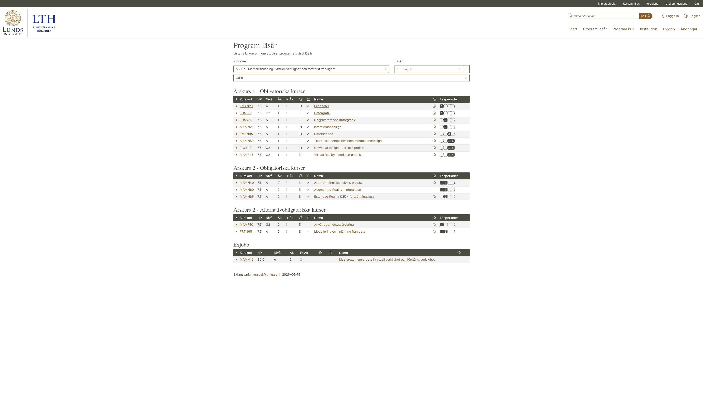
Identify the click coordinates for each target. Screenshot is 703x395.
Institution (648, 29)
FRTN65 (246, 231)
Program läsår (595, 29)
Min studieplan (607, 3)
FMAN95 (246, 134)
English (694, 16)
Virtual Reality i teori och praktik (337, 155)
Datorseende (323, 134)
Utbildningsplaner (677, 3)
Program (239, 61)
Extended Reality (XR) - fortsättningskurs (344, 196)
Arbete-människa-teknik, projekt (338, 183)
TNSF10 (246, 148)
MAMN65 (247, 196)
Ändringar (689, 29)
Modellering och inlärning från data (339, 231)
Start (573, 29)
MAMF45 (246, 155)
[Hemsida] (434, 106)
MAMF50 (246, 224)
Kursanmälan (631, 3)
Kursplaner (653, 3)
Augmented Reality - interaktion (337, 189)
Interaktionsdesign (327, 127)
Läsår (399, 61)
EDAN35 (246, 120)
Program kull (623, 29)
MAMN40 (247, 183)
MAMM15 (247, 259)
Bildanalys (321, 106)
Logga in (672, 16)
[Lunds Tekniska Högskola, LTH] (29, 23)
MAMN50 (247, 141)
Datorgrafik (322, 113)
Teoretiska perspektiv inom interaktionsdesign (348, 141)
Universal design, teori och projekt (339, 148)
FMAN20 (246, 106)
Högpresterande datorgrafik (334, 120)
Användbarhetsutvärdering (334, 224)
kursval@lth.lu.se (264, 274)
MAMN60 (247, 189)
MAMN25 (247, 127)
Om (696, 3)
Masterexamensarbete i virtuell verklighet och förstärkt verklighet (387, 259)
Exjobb (669, 29)
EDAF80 (246, 113)
